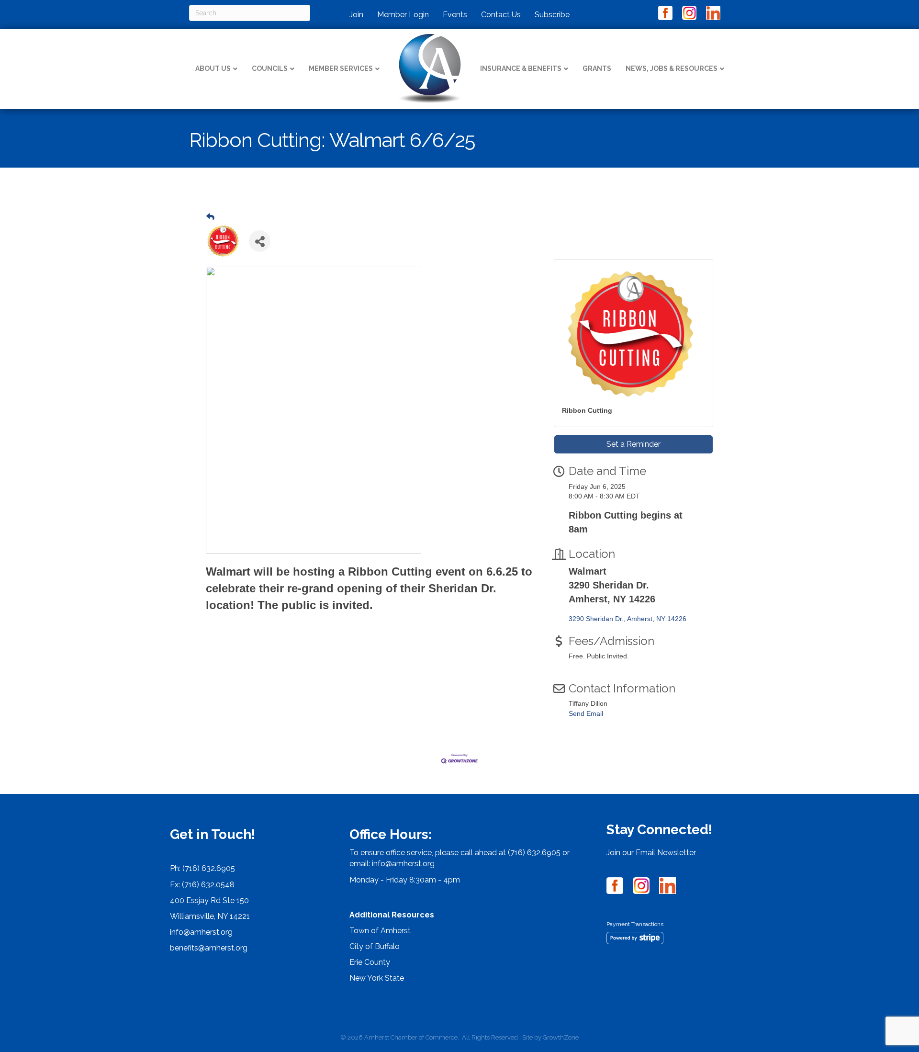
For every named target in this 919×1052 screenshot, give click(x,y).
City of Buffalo (374, 946)
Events (455, 14)
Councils (270, 68)
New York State (376, 978)
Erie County (369, 962)
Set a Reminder (633, 444)
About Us (213, 68)
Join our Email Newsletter (651, 852)
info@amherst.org (201, 932)
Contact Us (501, 14)
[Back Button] (210, 217)
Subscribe (552, 14)
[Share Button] (259, 241)
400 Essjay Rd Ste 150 (209, 900)
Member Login (403, 14)
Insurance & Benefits (520, 68)
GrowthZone (561, 1037)
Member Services (341, 68)
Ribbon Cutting (587, 410)
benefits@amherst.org (208, 947)
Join (356, 14)
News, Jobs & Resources (671, 68)
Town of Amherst (380, 930)
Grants (597, 68)
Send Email (586, 713)
